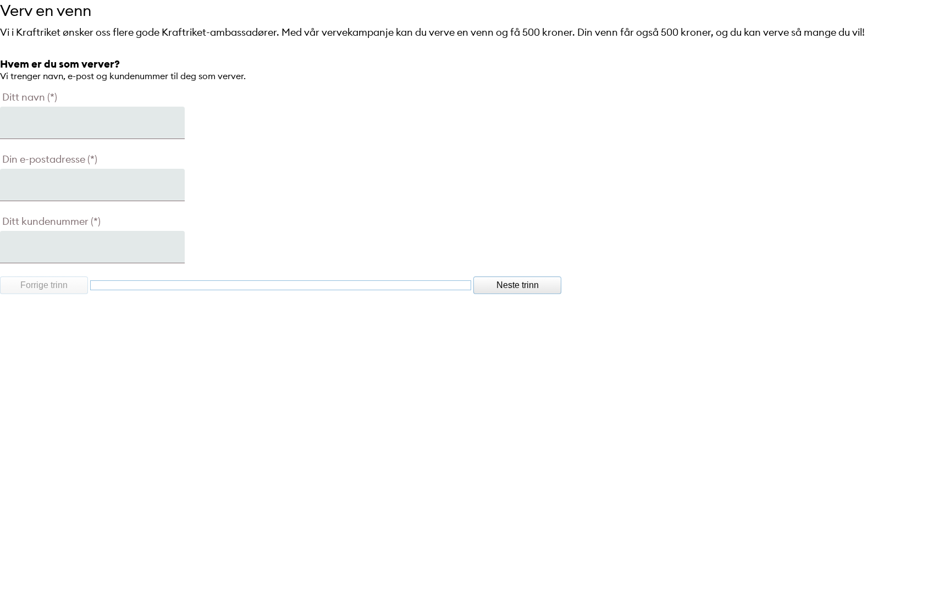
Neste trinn (517, 285)
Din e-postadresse (43, 159)
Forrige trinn (44, 285)
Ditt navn (23, 97)
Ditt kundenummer (45, 221)
